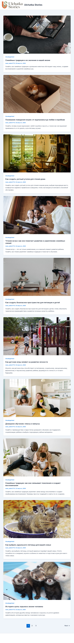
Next (67, 626)
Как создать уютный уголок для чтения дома (25, 179)
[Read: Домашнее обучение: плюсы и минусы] (37, 398)
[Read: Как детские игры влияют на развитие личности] (37, 336)
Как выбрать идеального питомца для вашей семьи (28, 545)
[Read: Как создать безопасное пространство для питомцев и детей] (37, 277)
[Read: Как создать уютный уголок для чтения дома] (37, 153)
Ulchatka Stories (33, 4)
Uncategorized (9, 57)
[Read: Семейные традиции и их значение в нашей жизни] (37, 34)
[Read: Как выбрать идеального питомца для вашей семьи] (37, 519)
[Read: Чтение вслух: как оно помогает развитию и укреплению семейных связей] (37, 215)
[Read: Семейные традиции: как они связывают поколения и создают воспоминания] (37, 457)
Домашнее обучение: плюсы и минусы (22, 424)
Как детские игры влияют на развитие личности (26, 362)
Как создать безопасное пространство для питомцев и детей (32, 302)
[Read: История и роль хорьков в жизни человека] (37, 581)
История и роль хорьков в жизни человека (24, 606)
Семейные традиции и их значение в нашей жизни (27, 60)
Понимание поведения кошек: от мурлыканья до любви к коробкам (35, 120)
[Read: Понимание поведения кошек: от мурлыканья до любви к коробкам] (37, 94)
